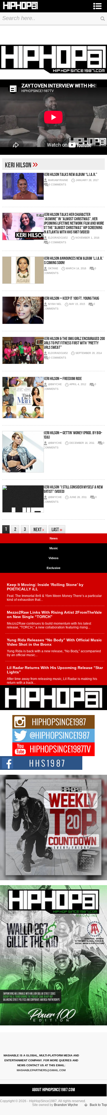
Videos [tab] (53, 558)
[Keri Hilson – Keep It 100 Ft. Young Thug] (22, 310)
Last (57, 530)
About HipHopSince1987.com (53, 1090)
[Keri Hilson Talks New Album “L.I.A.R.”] (22, 186)
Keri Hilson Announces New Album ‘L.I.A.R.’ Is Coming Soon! (73, 260)
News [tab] (54, 538)
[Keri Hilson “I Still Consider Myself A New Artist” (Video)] (22, 499)
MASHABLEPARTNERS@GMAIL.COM (41, 1070)
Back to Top (98, 1105)
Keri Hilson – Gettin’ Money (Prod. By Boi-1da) (72, 435)
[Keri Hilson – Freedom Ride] (22, 397)
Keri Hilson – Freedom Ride (62, 378)
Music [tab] (53, 548)
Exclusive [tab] (53, 568)
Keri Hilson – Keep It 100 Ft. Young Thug (71, 298)
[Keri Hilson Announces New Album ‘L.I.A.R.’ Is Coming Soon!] (22, 270)
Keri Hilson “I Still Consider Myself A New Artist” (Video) (73, 489)
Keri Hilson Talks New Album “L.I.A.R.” (70, 174)
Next (38, 530)
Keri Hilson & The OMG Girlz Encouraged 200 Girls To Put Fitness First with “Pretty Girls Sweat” (74, 343)
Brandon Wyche (66, 1105)
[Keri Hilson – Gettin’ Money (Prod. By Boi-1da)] (22, 452)
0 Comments (57, 184)
